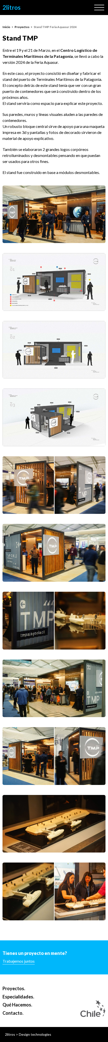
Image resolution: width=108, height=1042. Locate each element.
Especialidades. (18, 996)
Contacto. (13, 1013)
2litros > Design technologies (28, 1034)
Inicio (6, 27)
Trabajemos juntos (19, 961)
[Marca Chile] (92, 1008)
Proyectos (22, 27)
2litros (12, 7)
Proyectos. (14, 988)
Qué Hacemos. (17, 1004)
